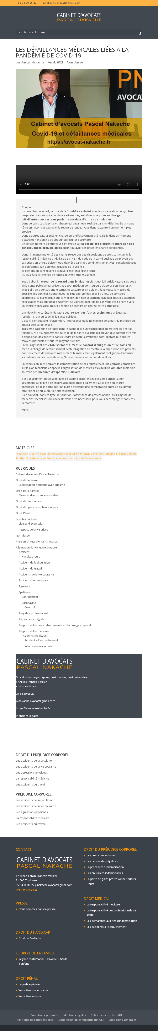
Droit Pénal (23, 513)
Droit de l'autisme (27, 480)
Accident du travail (30, 568)
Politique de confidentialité (35, 1020)
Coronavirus (29, 603)
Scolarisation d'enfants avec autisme (42, 485)
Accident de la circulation (34, 562)
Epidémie (24, 592)
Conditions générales (44, 1015)
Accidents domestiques (33, 580)
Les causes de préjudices (102, 861)
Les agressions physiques (32, 772)
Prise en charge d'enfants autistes (37, 541)
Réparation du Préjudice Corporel (36, 547)
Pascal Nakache (32, 62)
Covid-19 (29, 607)
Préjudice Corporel (126, 453)
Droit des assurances (29, 501)
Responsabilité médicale (34, 631)
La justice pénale (29, 984)
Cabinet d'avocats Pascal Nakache (37, 474)
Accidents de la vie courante (36, 574)
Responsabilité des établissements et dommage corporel (55, 625)
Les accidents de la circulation (34, 760)
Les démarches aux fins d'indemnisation (112, 921)
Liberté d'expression (31, 523)
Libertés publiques (27, 519)
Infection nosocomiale (38, 646)
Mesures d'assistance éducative (39, 495)
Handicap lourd (31, 556)
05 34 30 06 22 (25, 693)
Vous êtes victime (29, 996)
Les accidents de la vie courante (36, 766)
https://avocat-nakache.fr (33, 708)
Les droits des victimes (101, 855)
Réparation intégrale (32, 619)
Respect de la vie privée (33, 529)
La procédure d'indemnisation (105, 867)
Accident (20, 458)
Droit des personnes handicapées (37, 507)
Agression (25, 586)
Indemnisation (55, 453)
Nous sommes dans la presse (37, 909)
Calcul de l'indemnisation (88, 458)
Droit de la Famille (27, 491)
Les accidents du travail (30, 784)
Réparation (22, 453)
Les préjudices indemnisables (105, 873)
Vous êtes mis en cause (33, 990)
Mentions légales (27, 716)
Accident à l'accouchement (41, 640)
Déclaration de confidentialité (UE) (80, 1020)
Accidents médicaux (34, 635)
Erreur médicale (37, 453)
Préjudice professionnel (60, 458)
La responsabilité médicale (32, 778)
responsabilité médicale (76, 453)
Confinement (30, 597)
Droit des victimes (36, 458)
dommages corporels (103, 453)
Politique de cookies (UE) (107, 1015)
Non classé (75, 62)
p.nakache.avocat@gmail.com (35, 701)
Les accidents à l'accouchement (107, 927)
